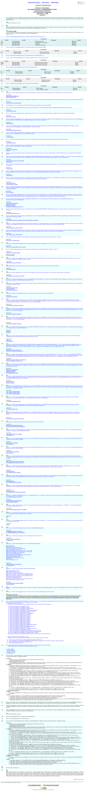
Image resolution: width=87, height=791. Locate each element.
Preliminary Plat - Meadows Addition (13, 252)
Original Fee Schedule (10, 371)
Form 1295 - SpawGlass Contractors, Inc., (14, 360)
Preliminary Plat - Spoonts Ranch (12, 240)
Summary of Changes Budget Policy (13, 539)
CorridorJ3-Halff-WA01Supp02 (12, 501)
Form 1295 (8, 332)
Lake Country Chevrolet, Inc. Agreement (14, 434)
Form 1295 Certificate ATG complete (13, 472)
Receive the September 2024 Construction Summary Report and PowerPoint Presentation (25, 421)
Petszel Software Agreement (11, 149)
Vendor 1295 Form (9, 435)
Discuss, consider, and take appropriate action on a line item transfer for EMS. (21, 67)
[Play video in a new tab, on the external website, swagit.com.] (7, 92)
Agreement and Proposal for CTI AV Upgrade (15, 160)
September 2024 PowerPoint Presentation (14, 425)
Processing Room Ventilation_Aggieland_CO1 (15, 418)
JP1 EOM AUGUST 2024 (11, 111)
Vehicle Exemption (9, 192)
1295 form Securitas (10, 382)
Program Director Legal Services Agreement (14, 305)
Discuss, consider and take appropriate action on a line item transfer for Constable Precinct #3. (25, 55)
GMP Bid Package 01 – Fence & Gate (13, 349)
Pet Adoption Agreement (11, 142)
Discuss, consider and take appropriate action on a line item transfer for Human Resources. (24, 75)
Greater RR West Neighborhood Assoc (13, 130)
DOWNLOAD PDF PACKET (34, 2)
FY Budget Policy (9, 540)
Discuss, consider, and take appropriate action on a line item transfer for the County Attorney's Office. (26, 47)
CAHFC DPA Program (10, 288)
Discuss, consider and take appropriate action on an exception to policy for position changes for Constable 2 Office (30, 293)
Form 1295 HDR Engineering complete (13, 482)
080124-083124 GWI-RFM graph (12, 96)
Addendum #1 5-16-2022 (11, 370)
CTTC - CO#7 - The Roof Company (13, 391)
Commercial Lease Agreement (12, 203)
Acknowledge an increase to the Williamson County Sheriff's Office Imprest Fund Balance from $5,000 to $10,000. (28, 105)
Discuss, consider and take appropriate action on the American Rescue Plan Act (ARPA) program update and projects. (31, 591)
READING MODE (54, 2)
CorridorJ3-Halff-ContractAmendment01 (14, 500)
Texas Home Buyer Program (11, 290)
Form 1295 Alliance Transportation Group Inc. (15, 462)
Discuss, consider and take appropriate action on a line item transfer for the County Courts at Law (25, 36)
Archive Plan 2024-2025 (10, 269)
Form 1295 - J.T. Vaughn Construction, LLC (14, 351)
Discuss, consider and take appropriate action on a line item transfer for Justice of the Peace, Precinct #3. (27, 57)
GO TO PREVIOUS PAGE (34, 785)
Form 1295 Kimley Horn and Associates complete (16, 492)
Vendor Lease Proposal (10, 204)
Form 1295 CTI (9, 161)
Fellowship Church (9, 123)
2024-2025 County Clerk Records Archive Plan (15, 275)
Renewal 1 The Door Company (12, 369)
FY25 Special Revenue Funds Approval (14, 564)
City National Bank (9, 137)
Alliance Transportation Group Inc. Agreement (15, 461)
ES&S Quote (8, 340)
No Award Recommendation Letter (13, 213)
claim (7, 517)
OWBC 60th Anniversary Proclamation (13, 262)
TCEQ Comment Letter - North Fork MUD (14, 227)
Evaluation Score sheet (10, 205)
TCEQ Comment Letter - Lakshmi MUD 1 (14, 234)
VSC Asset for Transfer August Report (13, 102)
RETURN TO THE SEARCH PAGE (43, 5)
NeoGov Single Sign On (10, 183)
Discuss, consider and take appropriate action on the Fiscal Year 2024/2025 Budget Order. (26, 527)
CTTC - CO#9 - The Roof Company (13, 393)
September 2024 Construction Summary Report (15, 426)
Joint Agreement (9, 175)
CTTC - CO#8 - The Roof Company (13, 392)
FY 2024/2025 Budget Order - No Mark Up (14, 531)
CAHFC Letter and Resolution (12, 287)
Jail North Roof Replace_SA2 (12, 409)
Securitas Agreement (10, 381)
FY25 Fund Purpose (10, 565)
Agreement (8, 331)
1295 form (8, 150)
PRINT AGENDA (45, 2)
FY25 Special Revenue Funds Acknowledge (14, 583)
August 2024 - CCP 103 (10, 116)
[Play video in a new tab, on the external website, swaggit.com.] (7, 22)
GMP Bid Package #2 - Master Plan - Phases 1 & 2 (16, 359)
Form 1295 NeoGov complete (12, 184)
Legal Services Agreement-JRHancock (13, 314)
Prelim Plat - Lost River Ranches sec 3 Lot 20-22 (15, 247)
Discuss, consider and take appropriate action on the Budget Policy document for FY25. (25, 535)
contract (7, 524)
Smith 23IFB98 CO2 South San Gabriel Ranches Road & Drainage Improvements (22, 220)
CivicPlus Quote (9, 168)
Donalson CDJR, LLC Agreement (12, 451)
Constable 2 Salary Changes (11, 296)
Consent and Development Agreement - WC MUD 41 (16, 509)
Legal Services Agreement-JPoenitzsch (14, 323)
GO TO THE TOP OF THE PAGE (51, 785)
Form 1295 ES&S (9, 341)
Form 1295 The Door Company (12, 372)
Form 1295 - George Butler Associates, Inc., (15, 206)
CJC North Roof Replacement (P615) (13, 401)
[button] (81, 2)
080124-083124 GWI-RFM (11, 97)
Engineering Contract (10, 471)
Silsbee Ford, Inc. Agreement (12, 442)
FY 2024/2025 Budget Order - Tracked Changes (15, 532)
